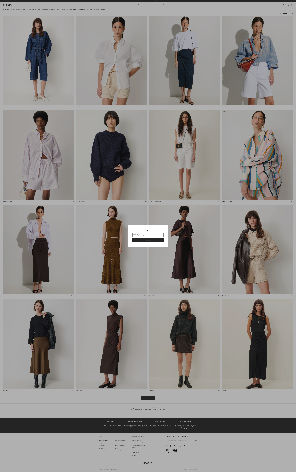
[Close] (166, 227)
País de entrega (136, 234)
